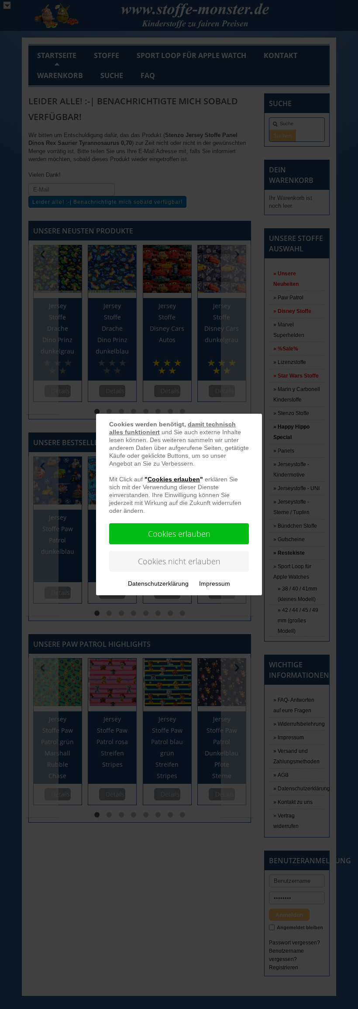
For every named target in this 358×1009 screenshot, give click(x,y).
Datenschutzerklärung (158, 583)
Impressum (214, 583)
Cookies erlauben (179, 534)
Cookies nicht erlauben (179, 561)
